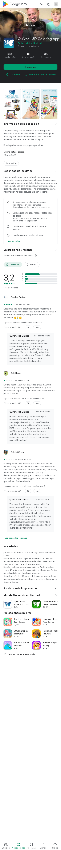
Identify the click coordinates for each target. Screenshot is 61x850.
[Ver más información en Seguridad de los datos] (55, 170)
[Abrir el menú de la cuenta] (56, 4)
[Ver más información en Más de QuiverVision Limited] (55, 595)
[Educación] (11, 163)
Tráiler (30, 25)
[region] (30, 55)
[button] (33, 57)
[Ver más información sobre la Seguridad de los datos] (14, 240)
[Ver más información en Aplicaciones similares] (55, 612)
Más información (20, 205)
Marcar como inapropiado (19, 654)
